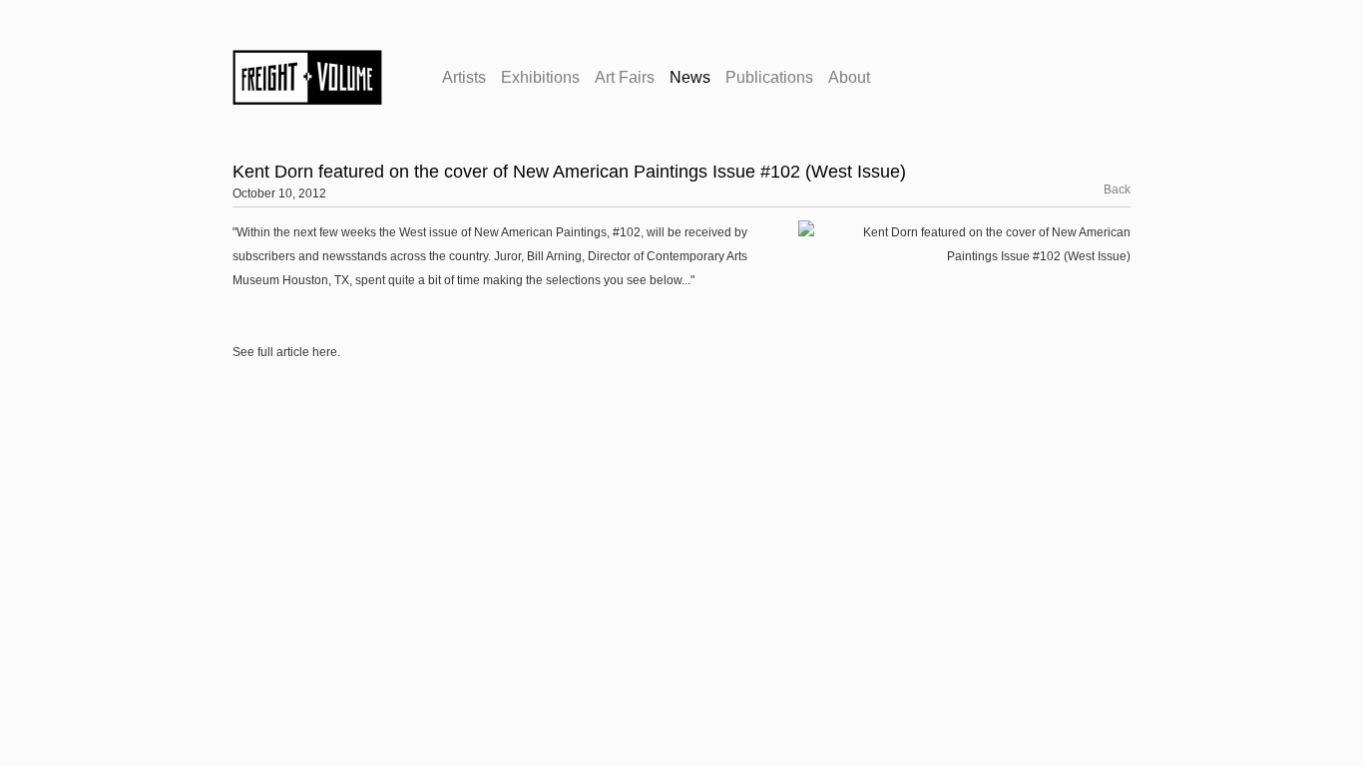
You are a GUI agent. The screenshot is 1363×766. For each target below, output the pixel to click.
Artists (464, 77)
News (690, 77)
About (849, 77)
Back (1106, 189)
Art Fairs (625, 77)
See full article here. (286, 352)
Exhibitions (540, 77)
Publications (769, 77)
